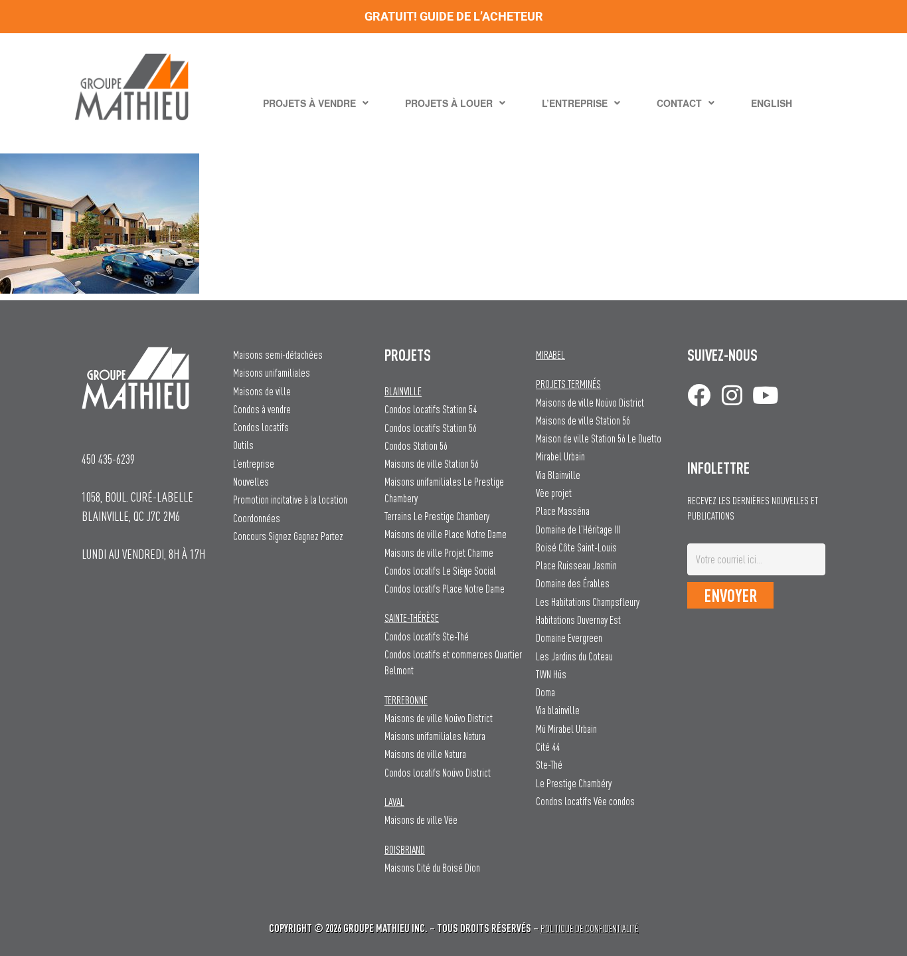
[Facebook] (698, 395)
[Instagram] (732, 395)
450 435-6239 (108, 458)
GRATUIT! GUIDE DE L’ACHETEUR (454, 16)
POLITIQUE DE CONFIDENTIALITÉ (589, 928)
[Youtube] (765, 395)
